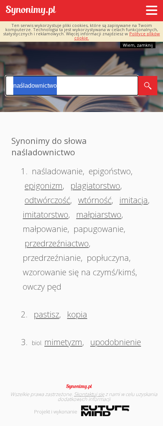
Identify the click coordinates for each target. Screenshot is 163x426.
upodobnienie (115, 341)
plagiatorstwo (95, 185)
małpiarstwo (98, 214)
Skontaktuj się (89, 394)
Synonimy (81, 386)
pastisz (46, 314)
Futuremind (105, 410)
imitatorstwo (45, 214)
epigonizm (44, 185)
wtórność (94, 199)
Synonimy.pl (31, 11)
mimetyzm (63, 341)
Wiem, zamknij (138, 45)
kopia (77, 314)
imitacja (133, 199)
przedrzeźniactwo (57, 243)
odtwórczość (47, 199)
